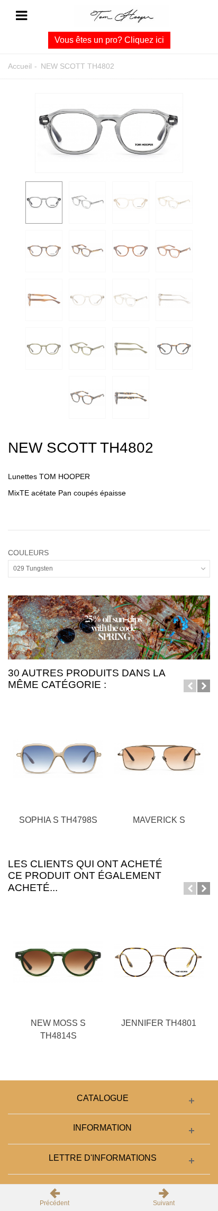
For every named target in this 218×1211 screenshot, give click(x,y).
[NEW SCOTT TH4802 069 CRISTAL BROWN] (87, 300)
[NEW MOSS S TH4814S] (58, 962)
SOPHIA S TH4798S (58, 819)
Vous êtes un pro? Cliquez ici (109, 39)
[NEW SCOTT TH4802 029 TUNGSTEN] (109, 133)
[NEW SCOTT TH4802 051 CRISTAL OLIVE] (43, 348)
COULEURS (29, 552)
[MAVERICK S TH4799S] (159, 759)
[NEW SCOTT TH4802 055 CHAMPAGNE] (130, 202)
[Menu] (21, 16)
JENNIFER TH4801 (158, 1022)
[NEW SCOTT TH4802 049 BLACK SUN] (174, 348)
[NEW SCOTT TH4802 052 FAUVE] (130, 251)
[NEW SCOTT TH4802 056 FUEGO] (43, 251)
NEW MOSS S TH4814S (58, 1029)
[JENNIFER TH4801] (159, 962)
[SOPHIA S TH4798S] (58, 759)
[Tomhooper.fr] (121, 15)
